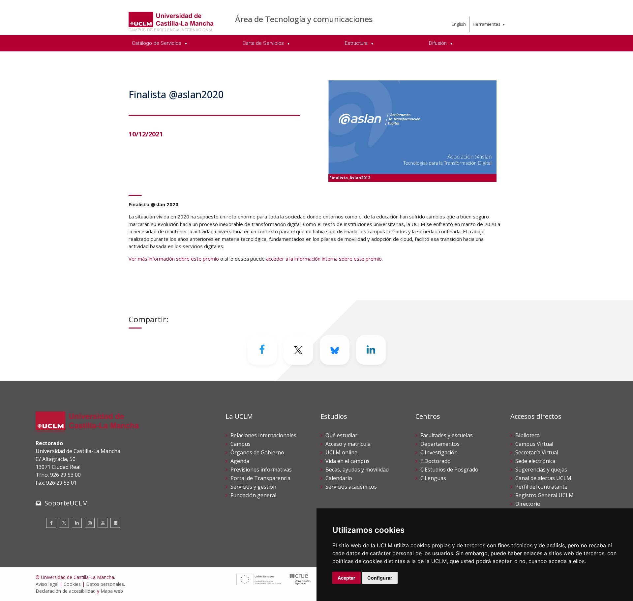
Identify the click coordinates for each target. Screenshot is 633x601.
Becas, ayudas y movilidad (357, 469)
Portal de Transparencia (260, 478)
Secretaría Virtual (536, 452)
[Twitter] (64, 523)
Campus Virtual (534, 443)
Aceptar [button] (346, 578)
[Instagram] (90, 523)
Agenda (239, 461)
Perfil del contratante (541, 486)
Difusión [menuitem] (438, 43)
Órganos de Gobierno (257, 452)
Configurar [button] (379, 578)
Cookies (72, 584)
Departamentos (440, 443)
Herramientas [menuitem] (486, 24)
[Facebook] (262, 350)
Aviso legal (47, 584)
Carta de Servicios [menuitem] (264, 43)
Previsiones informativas (261, 469)
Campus (240, 443)
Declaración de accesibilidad (66, 591)
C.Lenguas (433, 478)
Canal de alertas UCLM (543, 478)
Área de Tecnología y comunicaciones (304, 19)
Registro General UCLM (544, 495)
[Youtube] (102, 523)
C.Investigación (439, 452)
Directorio (527, 503)
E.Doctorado (435, 461)
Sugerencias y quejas (541, 469)
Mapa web (112, 591)
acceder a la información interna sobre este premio (324, 258)
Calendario (338, 478)
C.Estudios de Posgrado (449, 469)
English (459, 24)
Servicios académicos (351, 486)
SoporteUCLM (66, 503)
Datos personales (105, 584)
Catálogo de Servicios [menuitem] (157, 43)
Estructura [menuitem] (357, 43)
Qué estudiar (341, 435)
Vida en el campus (347, 461)
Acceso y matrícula (348, 443)
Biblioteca (527, 435)
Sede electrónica (535, 461)
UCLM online (341, 452)
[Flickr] (115, 523)
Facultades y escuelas (446, 435)
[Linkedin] (371, 350)
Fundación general (253, 495)
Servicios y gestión (253, 486)
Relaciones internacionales (263, 435)
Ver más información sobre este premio (174, 258)
